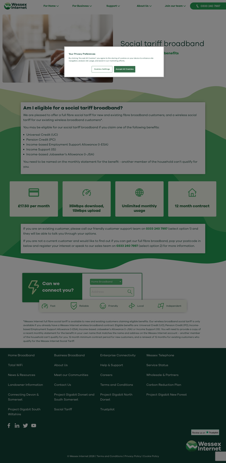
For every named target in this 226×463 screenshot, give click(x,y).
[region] (114, 61)
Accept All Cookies (125, 69)
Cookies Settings (102, 69)
